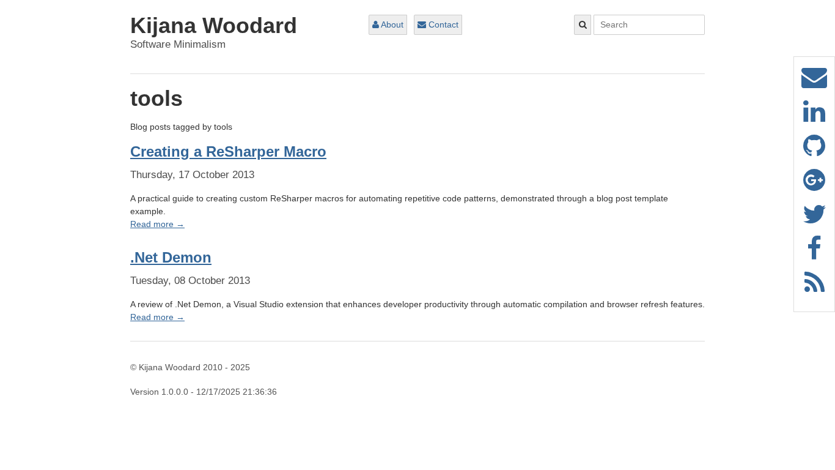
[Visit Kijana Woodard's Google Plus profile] (814, 186)
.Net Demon (171, 257)
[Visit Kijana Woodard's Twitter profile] (814, 220)
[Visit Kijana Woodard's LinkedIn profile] (814, 117)
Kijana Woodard (213, 25)
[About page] (814, 83)
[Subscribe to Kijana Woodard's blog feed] (814, 289)
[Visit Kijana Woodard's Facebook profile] (814, 254)
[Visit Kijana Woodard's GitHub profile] (814, 152)
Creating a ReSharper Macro (228, 151)
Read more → (157, 224)
